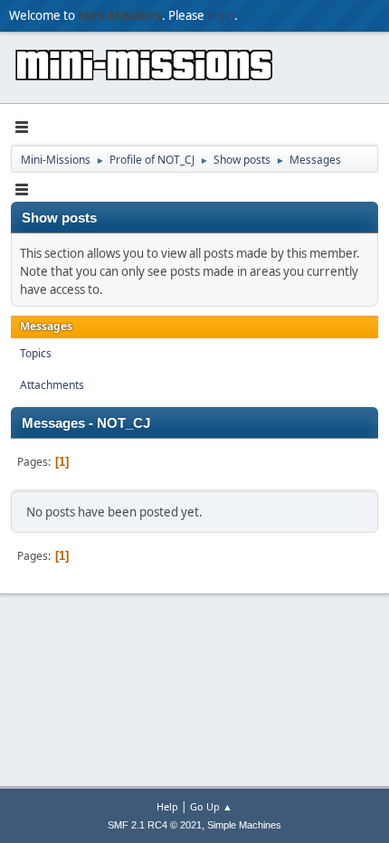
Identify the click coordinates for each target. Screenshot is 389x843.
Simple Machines (244, 824)
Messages (46, 326)
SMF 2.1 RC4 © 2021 (155, 824)
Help (167, 806)
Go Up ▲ (211, 806)
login (220, 15)
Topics (36, 353)
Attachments (52, 385)
